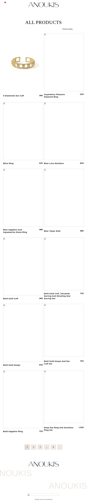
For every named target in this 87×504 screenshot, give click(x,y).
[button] (82, 4)
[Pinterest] (56, 479)
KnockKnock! (49, 499)
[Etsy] (48, 479)
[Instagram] (31, 479)
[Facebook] (39, 479)
